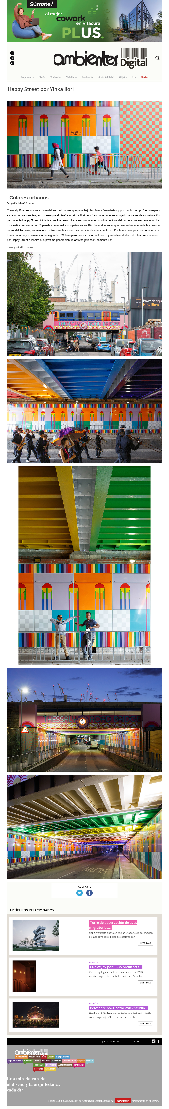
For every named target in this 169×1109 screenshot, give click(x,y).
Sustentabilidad (106, 77)
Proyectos (51, 1065)
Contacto (136, 1041)
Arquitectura (27, 77)
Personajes (39, 1065)
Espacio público (15, 1061)
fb (158, 1041)
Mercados (38, 1069)
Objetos (123, 77)
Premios (46, 1061)
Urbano (37, 1061)
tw (153, 1041)
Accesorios (21, 1057)
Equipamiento (62, 1057)
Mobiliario (71, 77)
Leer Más (145, 943)
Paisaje (89, 1061)
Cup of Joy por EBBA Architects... (116, 967)
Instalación (50, 1069)
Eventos (28, 1061)
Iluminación (88, 77)
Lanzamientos (69, 1061)
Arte (134, 77)
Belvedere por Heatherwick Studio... (118, 1008)
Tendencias (55, 77)
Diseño (42, 77)
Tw (79, 893)
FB (89, 893)
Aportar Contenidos (110, 1041)
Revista (145, 77)
